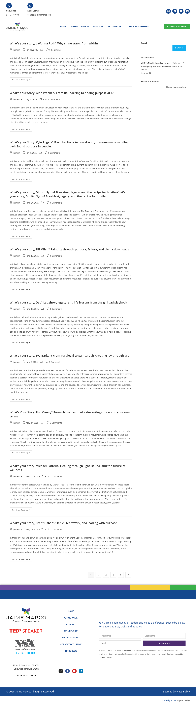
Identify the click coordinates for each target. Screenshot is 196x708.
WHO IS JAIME (78, 26)
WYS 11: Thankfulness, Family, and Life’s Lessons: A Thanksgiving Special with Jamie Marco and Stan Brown (162, 66)
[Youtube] (181, 11)
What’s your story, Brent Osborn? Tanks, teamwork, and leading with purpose (63, 523)
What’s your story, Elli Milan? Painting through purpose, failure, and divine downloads (69, 249)
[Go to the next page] (128, 575)
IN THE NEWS (71, 651)
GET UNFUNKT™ (116, 26)
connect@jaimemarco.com (39, 15)
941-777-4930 (12, 15)
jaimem (16, 49)
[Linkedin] (187, 11)
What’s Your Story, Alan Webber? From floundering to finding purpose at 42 (62, 93)
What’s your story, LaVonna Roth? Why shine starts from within (54, 43)
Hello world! (146, 73)
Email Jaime (33, 11)
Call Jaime (11, 11)
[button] (79, 26)
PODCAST (98, 26)
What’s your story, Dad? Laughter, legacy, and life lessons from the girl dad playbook (68, 302)
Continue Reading (22, 79)
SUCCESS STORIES (139, 26)
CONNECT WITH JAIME (70, 644)
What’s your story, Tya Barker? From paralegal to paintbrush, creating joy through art (69, 355)
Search (144, 43)
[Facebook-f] (67, 671)
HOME (63, 26)
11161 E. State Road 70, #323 (26, 665)
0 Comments (55, 49)
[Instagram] (168, 11)
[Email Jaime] (30, 5)
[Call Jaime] (9, 5)
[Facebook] (174, 11)
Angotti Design (183, 700)
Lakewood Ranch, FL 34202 (26, 669)
